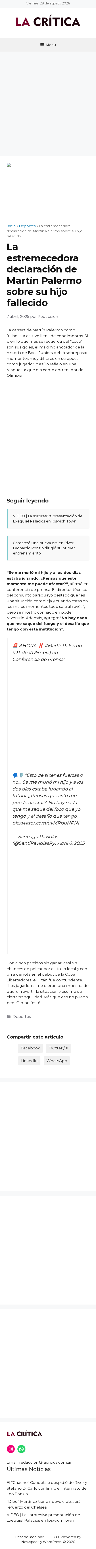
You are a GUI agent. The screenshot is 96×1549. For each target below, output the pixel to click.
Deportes (22, 1016)
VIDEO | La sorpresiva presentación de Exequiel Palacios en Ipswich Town (47, 518)
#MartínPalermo (63, 645)
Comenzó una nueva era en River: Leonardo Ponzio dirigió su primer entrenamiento (44, 548)
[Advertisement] (48, 101)
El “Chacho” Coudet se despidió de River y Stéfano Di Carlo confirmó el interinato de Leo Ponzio (47, 1488)
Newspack (30, 1542)
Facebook (30, 1048)
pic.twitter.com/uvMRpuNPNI (45, 823)
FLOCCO (51, 1537)
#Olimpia (38, 652)
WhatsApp (56, 1061)
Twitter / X (58, 1048)
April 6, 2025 (71, 843)
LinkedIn (29, 1061)
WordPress (52, 1542)
